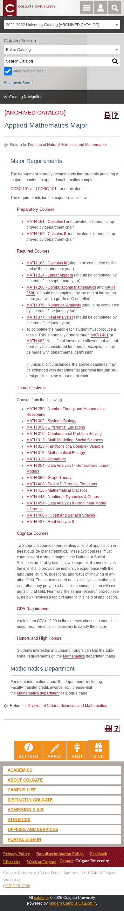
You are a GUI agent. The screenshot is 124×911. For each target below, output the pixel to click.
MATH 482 (35, 341)
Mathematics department (38, 693)
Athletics (19, 819)
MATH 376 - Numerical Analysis (53, 305)
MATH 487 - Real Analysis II (50, 521)
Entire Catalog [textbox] (18, 50)
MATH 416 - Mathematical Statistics (56, 490)
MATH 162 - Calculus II (46, 233)
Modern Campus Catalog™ (72, 903)
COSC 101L (48, 189)
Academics (20, 770)
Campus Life (22, 790)
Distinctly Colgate (30, 799)
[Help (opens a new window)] (115, 115)
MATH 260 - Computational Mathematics (61, 287)
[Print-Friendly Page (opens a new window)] (107, 115)
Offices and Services (33, 829)
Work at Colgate (41, 862)
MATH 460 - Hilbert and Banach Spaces (60, 515)
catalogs (41, 897)
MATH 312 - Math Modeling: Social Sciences (64, 440)
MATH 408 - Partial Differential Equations (61, 484)
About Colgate (25, 780)
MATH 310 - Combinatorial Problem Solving (64, 433)
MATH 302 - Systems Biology (51, 421)
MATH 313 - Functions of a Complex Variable (65, 446)
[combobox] (62, 24)
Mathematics (74, 656)
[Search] (115, 61)
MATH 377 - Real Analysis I (49, 317)
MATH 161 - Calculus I (45, 221)
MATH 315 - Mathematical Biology (55, 453)
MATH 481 (100, 335)
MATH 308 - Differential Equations (55, 427)
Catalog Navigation (26, 97)
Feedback (98, 854)
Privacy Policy (16, 854)
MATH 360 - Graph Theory (49, 477)
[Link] (28, 750)
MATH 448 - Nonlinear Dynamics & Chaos (62, 497)
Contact (66, 861)
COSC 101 (19, 189)
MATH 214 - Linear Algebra (49, 275)
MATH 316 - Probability (46, 459)
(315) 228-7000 (16, 885)
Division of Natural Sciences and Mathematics (67, 145)
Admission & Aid (26, 809)
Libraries (11, 862)
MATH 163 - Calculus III (46, 263)
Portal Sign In (24, 839)
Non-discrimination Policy (60, 854)
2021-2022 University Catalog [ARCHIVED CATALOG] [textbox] (52, 25)
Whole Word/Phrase (28, 71)
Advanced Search (19, 83)
